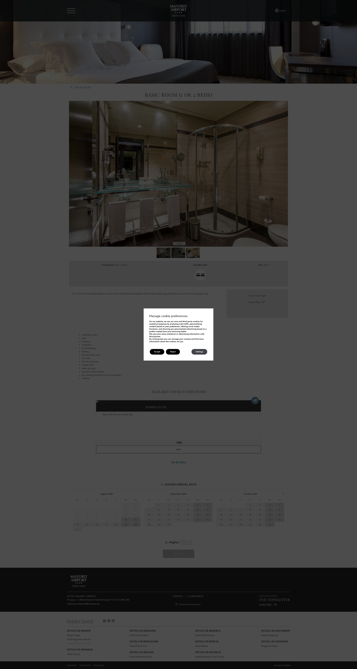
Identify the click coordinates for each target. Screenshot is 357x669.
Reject (173, 351)
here (161, 339)
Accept (157, 351)
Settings (199, 351)
